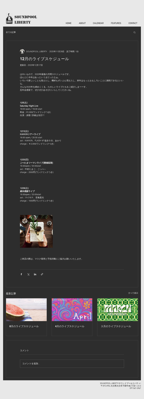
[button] (134, 32)
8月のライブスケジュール (24, 326)
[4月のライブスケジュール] (72, 309)
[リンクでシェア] (42, 274)
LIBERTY (22, 22)
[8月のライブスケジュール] (26, 309)
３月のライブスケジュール (116, 326)
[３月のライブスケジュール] (117, 309)
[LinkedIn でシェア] (35, 274)
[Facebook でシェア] (21, 274)
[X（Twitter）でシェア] (28, 274)
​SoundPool (25, 17)
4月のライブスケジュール (69, 326)
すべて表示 (133, 293)
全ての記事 (11, 32)
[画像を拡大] (36, 231)
